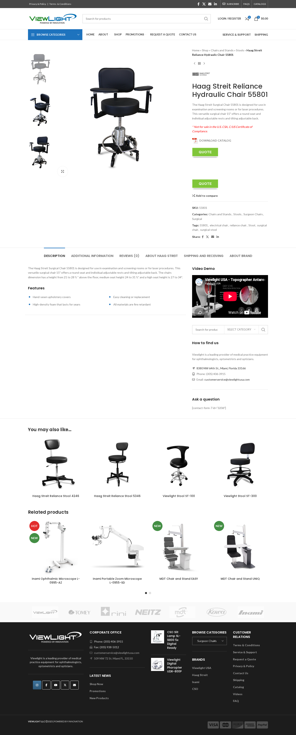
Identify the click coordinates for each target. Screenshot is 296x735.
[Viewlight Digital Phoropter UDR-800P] (157, 666)
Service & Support (245, 652)
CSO (195, 688)
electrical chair (219, 225)
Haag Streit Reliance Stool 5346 (117, 496)
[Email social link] (210, 4)
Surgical (197, 218)
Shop (205, 50)
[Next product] (204, 63)
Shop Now (96, 684)
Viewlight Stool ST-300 (240, 496)
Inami (195, 682)
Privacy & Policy (37, 3)
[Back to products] (199, 63)
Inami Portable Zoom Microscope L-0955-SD (117, 581)
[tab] (54, 254)
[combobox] (209, 641)
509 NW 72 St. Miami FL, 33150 (113, 658)
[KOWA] (216, 612)
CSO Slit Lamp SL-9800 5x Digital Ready (173, 640)
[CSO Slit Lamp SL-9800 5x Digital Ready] (157, 641)
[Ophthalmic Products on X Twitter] (65, 685)
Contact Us (240, 673)
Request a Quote (244, 659)
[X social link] (204, 4)
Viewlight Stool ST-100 (179, 496)
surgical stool (208, 229)
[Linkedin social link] (215, 4)
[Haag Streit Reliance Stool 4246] (56, 464)
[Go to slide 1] (146, 593)
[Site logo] (53, 18)
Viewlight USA (201, 668)
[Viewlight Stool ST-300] (240, 464)
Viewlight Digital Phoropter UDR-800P (174, 666)
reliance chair (238, 225)
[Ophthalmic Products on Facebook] (46, 685)
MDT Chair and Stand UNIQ (240, 579)
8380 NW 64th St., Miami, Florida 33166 (221, 368)
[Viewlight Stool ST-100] (179, 464)
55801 (204, 225)
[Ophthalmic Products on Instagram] (37, 685)
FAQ (236, 701)
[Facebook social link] (198, 4)
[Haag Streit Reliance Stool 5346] (117, 464)
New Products (99, 698)
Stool (251, 225)
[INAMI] (251, 612)
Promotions (98, 691)
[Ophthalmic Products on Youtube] (56, 685)
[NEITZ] (148, 612)
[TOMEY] (79, 612)
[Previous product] (194, 63)
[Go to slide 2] (150, 593)
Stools (240, 50)
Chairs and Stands (222, 50)
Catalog (238, 687)
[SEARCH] (206, 18)
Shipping (238, 680)
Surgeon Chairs (253, 214)
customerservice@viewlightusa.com (227, 379)
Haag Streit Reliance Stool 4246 (55, 496)
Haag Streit (200, 675)
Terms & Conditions (60, 3)
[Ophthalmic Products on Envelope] (74, 685)
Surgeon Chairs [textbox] (206, 641)
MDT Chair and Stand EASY (178, 579)
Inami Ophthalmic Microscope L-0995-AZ (56, 581)
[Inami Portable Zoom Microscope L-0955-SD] (117, 547)
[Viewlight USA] (45, 612)
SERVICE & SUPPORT (237, 34)
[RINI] (114, 612)
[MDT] (182, 612)
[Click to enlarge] (63, 171)
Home (196, 50)
